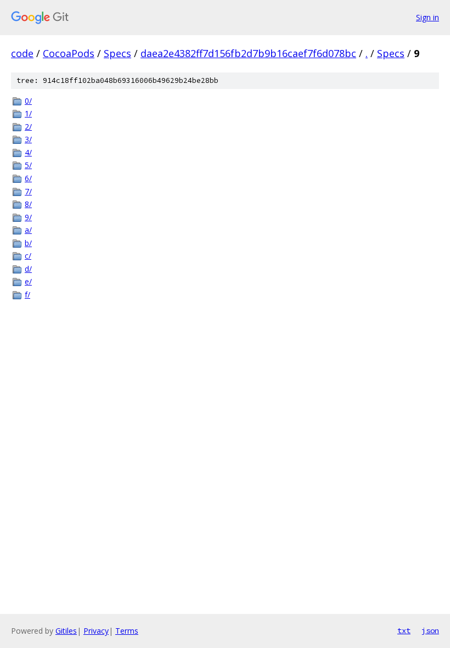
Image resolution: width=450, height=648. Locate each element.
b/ (28, 243)
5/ (28, 165)
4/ (28, 152)
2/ (28, 126)
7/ (28, 191)
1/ (28, 113)
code (22, 53)
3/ (28, 139)
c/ (28, 255)
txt (403, 630)
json (430, 630)
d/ (28, 269)
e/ (28, 281)
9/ (28, 217)
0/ (28, 101)
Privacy (96, 630)
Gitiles (66, 630)
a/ (28, 230)
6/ (28, 178)
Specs (117, 53)
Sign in (427, 17)
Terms (126, 630)
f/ (27, 294)
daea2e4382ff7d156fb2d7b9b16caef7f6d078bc (248, 53)
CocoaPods (68, 53)
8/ (28, 204)
